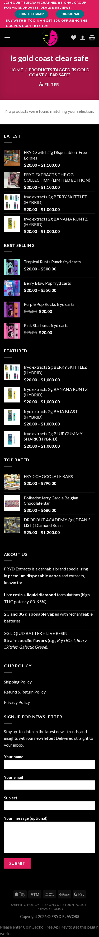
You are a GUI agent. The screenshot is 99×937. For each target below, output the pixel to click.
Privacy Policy (17, 702)
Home (16, 69)
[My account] (82, 37)
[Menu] (7, 37)
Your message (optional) (26, 818)
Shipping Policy (18, 681)
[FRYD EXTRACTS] (49, 37)
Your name (13, 757)
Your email (13, 777)
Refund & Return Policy (25, 691)
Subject (10, 798)
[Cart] (92, 37)
